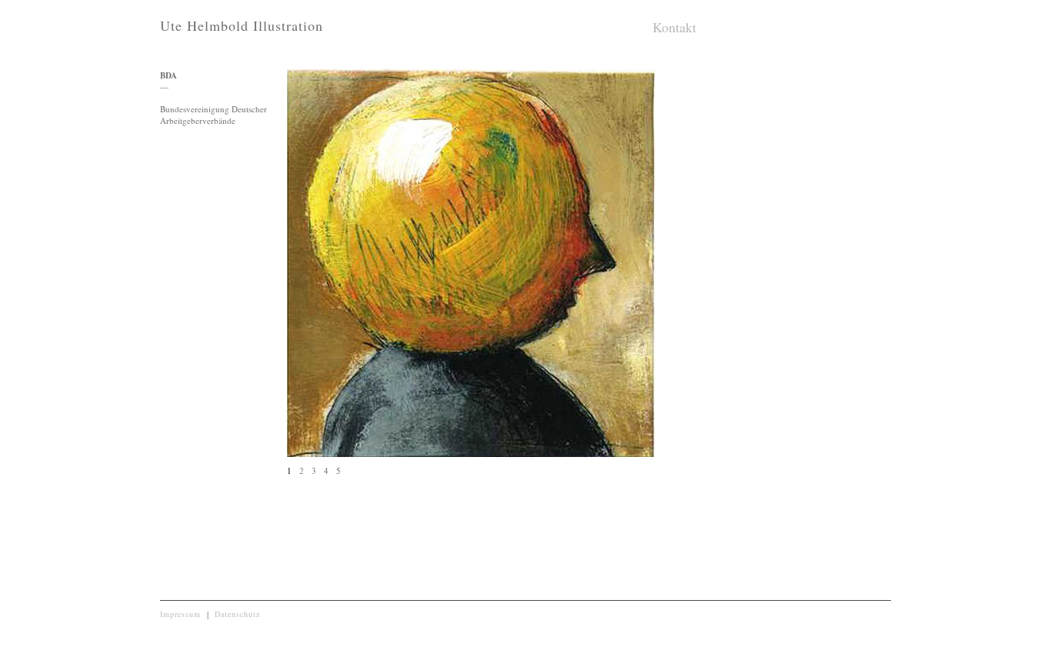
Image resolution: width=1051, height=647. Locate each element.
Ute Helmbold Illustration (241, 25)
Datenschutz (237, 614)
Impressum (180, 614)
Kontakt (674, 27)
